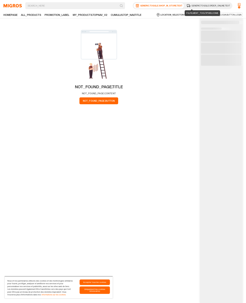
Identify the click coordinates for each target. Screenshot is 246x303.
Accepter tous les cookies (94, 282)
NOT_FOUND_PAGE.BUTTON (99, 101)
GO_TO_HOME (12, 5)
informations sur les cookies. (54, 294)
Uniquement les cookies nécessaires (94, 290)
